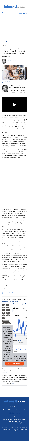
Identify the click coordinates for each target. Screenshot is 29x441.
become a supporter (14, 364)
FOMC (8, 315)
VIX (3, 318)
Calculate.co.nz (23, 427)
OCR (7, 304)
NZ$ (3, 315)
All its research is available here (10, 301)
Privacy (18, 410)
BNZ (3, 304)
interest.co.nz (5, 427)
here (25, 360)
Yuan (8, 312)
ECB (3, 312)
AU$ (8, 307)
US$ (3, 307)
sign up (21, 13)
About (11, 407)
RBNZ (19, 340)
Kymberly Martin (12, 62)
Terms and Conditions (9, 410)
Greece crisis (6, 320)
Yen (3, 310)
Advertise (23, 410)
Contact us (17, 407)
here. (13, 383)
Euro (8, 310)
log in (25, 13)
